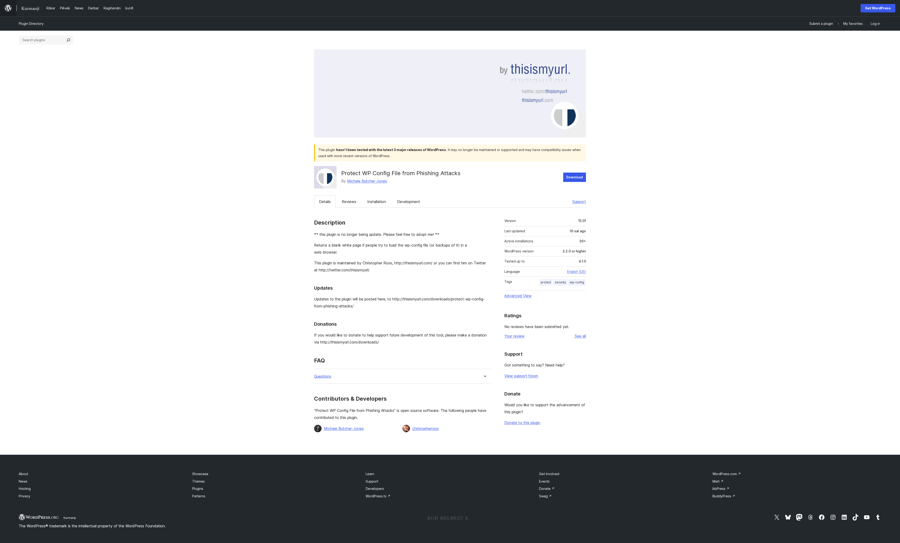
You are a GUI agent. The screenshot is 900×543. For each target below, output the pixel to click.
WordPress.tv (378, 496)
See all (580, 336)
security (560, 282)
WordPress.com (726, 474)
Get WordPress (878, 8)
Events (544, 481)
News (23, 481)
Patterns (198, 496)
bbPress (720, 489)
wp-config (577, 282)
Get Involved (549, 474)
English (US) (576, 271)
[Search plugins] (68, 40)
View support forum (521, 375)
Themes (198, 481)
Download (574, 177)
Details (325, 201)
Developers (375, 489)
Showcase (200, 474)
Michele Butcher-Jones (367, 181)
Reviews (349, 201)
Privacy (24, 496)
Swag (545, 496)
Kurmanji (70, 518)
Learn (370, 474)
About (23, 474)
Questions (322, 376)
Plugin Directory (31, 24)
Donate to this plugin (522, 422)
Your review (514, 336)
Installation (376, 201)
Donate (547, 489)
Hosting (25, 489)
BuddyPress (723, 496)
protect (546, 282)
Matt (718, 481)
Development (408, 201)
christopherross (425, 428)
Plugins (197, 489)
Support (579, 201)
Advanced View (518, 295)
